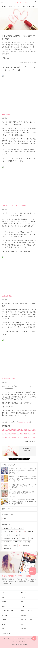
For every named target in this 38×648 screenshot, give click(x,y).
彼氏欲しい (7, 528)
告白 (22, 601)
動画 (3, 628)
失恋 (15, 545)
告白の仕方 (18, 541)
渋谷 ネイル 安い (18, 528)
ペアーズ (24, 538)
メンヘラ (6, 535)
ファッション (24, 624)
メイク (5, 518)
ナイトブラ (15, 535)
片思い (3, 592)
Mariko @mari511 (7, 114)
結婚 (3, 597)
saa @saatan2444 (7, 296)
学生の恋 (4, 601)
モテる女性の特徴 (25, 545)
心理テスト (4, 619)
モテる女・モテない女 (26, 610)
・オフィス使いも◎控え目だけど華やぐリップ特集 (19, 430)
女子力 (19, 531)
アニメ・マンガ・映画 (26, 619)
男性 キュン (7, 545)
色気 (32, 538)
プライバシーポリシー (18, 638)
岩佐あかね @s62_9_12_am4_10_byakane (14, 205)
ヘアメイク (4, 624)
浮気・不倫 (4, 615)
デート (22, 606)
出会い (3, 606)
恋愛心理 (23, 597)
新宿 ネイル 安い (29, 531)
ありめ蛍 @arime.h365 (8, 378)
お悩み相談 (23, 615)
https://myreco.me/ (24, 422)
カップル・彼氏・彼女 (7, 610)
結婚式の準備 (7, 548)
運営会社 (6, 638)
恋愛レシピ (19, 2)
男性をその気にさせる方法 (11, 538)
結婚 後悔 (27, 541)
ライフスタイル (6, 633)
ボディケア (23, 628)
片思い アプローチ (8, 531)
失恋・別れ (23, 592)
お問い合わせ (31, 638)
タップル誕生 (7, 541)
